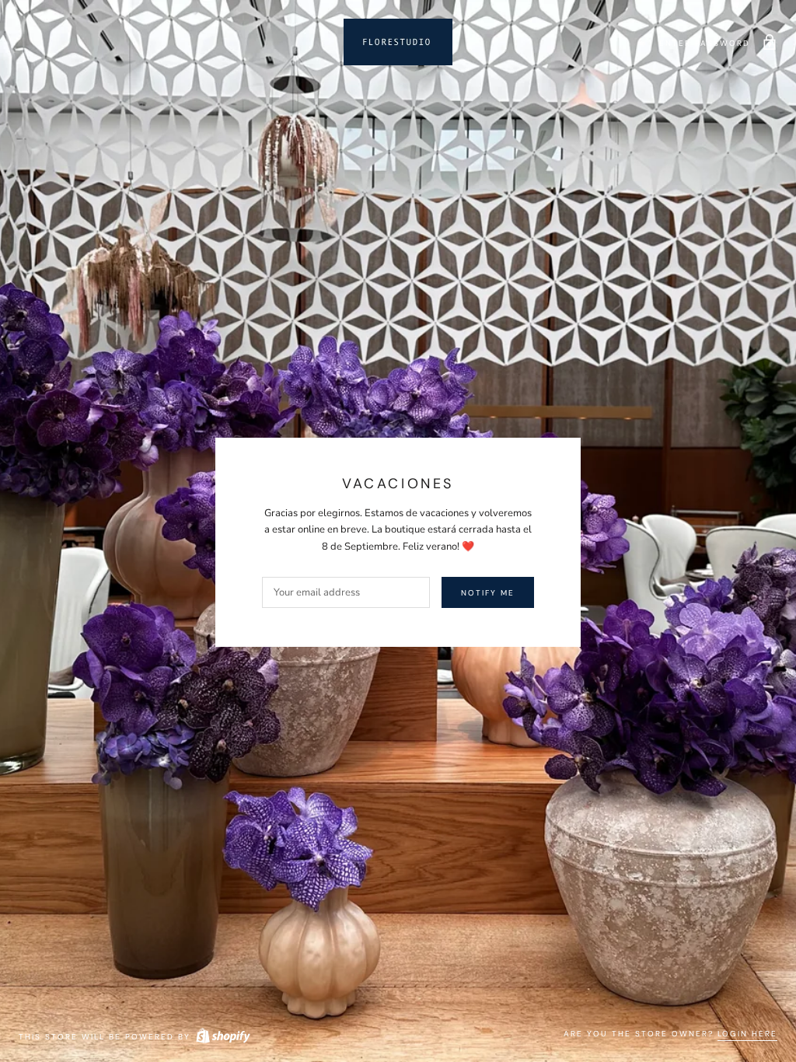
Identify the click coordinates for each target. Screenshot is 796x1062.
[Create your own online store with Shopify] (222, 1037)
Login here (747, 1034)
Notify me (488, 593)
